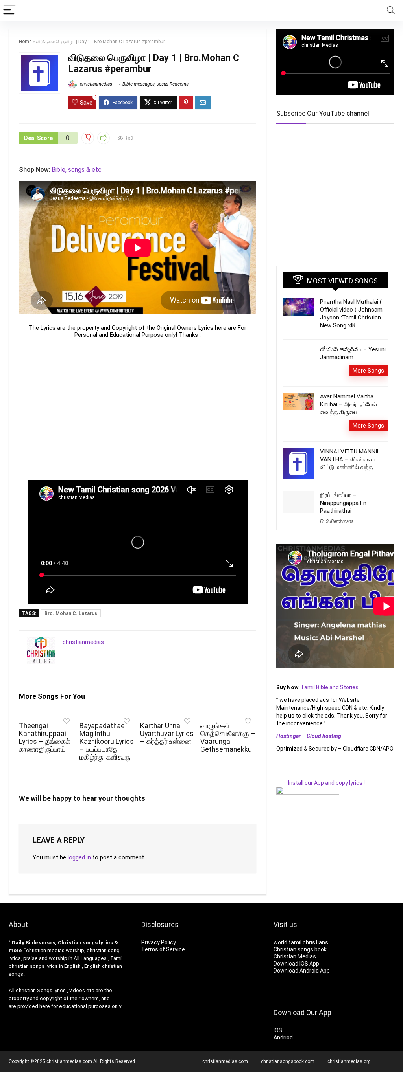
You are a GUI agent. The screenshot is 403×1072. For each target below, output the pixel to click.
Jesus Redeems (173, 84)
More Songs (368, 381)
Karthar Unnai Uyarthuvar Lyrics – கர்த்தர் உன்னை (167, 733)
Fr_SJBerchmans (336, 532)
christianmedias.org (349, 1061)
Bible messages (138, 84)
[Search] (390, 10)
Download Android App (302, 970)
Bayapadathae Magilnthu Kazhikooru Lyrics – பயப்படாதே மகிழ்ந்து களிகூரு (106, 741)
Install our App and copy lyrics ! (320, 794)
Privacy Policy (158, 942)
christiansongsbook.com (287, 1061)
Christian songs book (300, 949)
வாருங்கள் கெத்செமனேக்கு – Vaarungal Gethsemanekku (227, 737)
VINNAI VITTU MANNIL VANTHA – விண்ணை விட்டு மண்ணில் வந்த (350, 470)
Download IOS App (296, 963)
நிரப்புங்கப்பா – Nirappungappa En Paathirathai (343, 514)
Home (25, 41)
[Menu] (9, 10)
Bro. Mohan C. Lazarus (70, 613)
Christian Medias (295, 956)
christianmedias (95, 84)
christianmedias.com (225, 1061)
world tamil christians (301, 942)
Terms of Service (163, 949)
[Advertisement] (137, 409)
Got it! (63, 1053)
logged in (79, 857)
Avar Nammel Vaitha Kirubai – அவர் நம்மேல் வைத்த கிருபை (348, 415)
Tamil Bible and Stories (330, 698)
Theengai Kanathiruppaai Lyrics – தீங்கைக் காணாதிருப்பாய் (44, 737)
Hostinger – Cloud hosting (308, 747)
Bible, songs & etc (77, 169)
